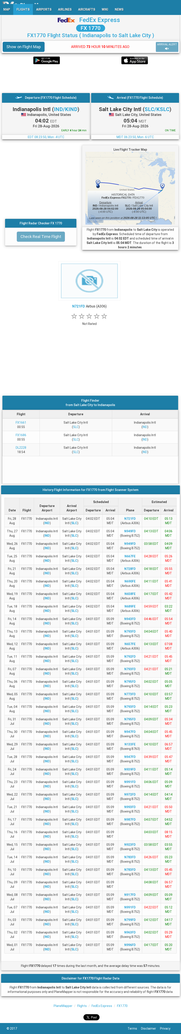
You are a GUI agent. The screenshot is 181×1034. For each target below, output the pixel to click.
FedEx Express (99, 20)
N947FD (130, 732)
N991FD (130, 782)
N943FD (130, 619)
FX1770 (122, 1006)
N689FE (130, 606)
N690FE (130, 581)
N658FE (130, 594)
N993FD (130, 807)
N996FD (130, 945)
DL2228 (21, 447)
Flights (82, 1006)
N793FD (130, 631)
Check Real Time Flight (41, 236)
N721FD (78, 306)
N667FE (130, 556)
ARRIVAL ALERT (167, 44)
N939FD (130, 769)
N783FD (130, 857)
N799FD (130, 920)
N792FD (130, 656)
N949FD (130, 531)
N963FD (130, 932)
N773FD (130, 694)
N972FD (130, 794)
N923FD (130, 844)
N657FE (130, 644)
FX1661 (21, 422)
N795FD (130, 681)
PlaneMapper (63, 1006)
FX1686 (21, 435)
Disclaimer (150, 1028)
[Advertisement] (90, 78)
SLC (76, 427)
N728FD (130, 569)
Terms (134, 1028)
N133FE (130, 744)
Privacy (167, 1028)
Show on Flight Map (23, 46)
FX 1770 (91, 28)
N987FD (130, 819)
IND (145, 427)
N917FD (130, 895)
